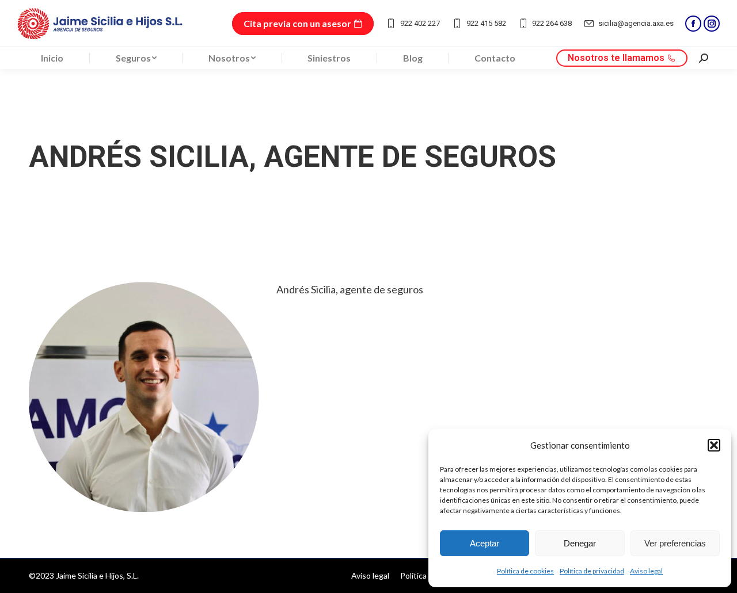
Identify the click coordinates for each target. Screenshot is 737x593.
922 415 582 (486, 23)
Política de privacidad (592, 571)
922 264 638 (552, 23)
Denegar (580, 543)
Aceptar (484, 543)
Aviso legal (646, 571)
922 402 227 (420, 23)
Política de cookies (525, 571)
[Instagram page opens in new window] (712, 24)
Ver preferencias (675, 543)
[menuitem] (52, 58)
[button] (714, 445)
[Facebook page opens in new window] (693, 24)
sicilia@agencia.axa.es (636, 23)
